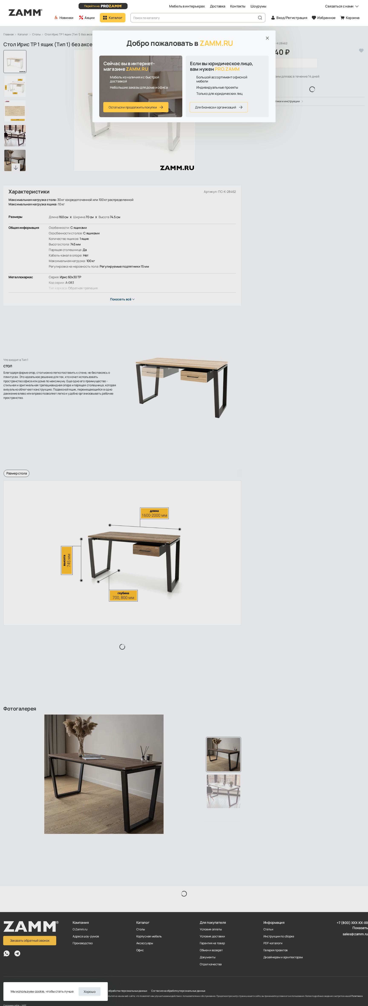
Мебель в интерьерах (187, 6)
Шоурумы (258, 6)
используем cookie (30, 991)
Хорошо (89, 991)
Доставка (217, 6)
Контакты (237, 6)
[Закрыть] (267, 38)
